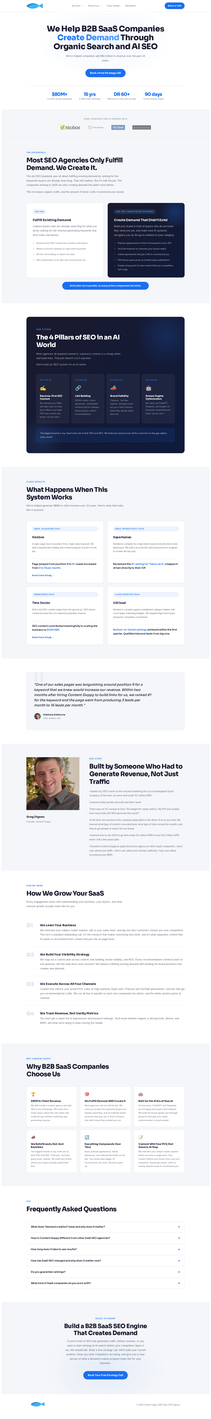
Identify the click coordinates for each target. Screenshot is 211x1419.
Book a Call (174, 5)
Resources (93, 5)
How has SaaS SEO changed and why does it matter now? (105, 1261)
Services (76, 5)
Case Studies (113, 5)
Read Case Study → (43, 575)
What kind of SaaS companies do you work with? (105, 1283)
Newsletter (130, 5)
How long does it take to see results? (105, 1249)
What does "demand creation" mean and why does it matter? (105, 1227)
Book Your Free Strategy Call (105, 1375)
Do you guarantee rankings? (105, 1272)
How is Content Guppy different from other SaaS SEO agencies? (105, 1238)
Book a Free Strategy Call (105, 72)
